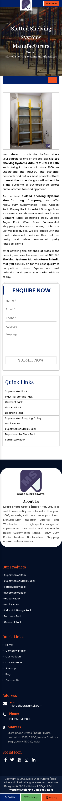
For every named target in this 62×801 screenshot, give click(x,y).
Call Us (11, 797)
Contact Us (12, 680)
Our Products (13, 656)
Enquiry (52, 797)
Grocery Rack (13, 407)
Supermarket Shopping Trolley (23, 418)
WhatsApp (32, 797)
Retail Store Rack (15, 439)
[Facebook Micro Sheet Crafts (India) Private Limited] (5, 760)
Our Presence (13, 662)
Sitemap (10, 668)
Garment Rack (14, 402)
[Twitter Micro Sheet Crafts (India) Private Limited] (12, 760)
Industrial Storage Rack (19, 396)
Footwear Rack (12, 616)
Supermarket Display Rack (20, 429)
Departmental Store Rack (20, 434)
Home (29, 52)
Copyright (10, 779)
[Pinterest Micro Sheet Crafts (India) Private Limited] (19, 760)
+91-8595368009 (20, 719)
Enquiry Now (51, 3)
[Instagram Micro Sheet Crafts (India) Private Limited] (26, 760)
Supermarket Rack (16, 391)
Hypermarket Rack (14, 592)
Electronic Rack (14, 413)
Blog (8, 674)
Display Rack (12, 423)
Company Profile (15, 650)
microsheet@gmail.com (26, 706)
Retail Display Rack (14, 587)
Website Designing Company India (31, 789)
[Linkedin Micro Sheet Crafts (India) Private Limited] (33, 760)
